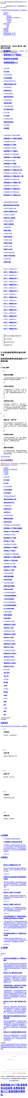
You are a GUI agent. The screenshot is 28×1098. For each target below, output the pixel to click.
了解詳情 (3, 456)
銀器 (8, 27)
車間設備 (9, 19)
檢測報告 (6, 28)
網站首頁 (6, 12)
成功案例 (6, 31)
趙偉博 (8, 1047)
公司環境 (9, 22)
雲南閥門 (12, 1047)
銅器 (8, 25)
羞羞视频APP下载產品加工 (14, 17)
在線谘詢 (7, 456)
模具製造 (9, 16)
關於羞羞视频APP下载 (9, 33)
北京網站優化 (22, 1044)
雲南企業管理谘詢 (14, 1044)
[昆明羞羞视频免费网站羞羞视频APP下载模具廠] (14, 10)
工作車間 (9, 20)
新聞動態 (6, 30)
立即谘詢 (3, 953)
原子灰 (2, 1044)
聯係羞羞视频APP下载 (9, 34)
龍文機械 (17, 1047)
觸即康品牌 (7, 23)
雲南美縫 (6, 1044)
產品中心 (6, 14)
